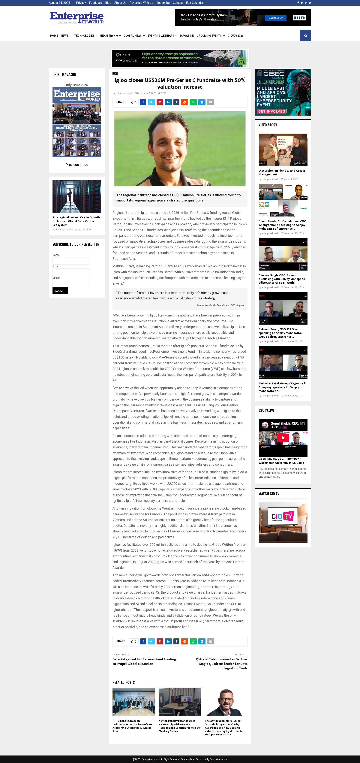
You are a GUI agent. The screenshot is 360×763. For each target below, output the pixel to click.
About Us (120, 3)
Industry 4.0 (109, 35)
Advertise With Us (141, 3)
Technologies (84, 35)
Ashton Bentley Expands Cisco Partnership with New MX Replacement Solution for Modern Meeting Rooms (179, 726)
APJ (115, 74)
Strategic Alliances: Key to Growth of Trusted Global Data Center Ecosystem (76, 221)
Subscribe (163, 3)
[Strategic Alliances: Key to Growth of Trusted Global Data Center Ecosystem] (76, 196)
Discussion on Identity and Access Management (282, 172)
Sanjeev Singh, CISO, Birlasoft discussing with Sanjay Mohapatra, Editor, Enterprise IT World (282, 279)
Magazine (187, 35)
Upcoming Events (209, 35)
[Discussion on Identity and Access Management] (283, 150)
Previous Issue (77, 165)
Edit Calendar (194, 3)
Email (55, 266)
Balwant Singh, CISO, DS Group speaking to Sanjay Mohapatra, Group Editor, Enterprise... (280, 333)
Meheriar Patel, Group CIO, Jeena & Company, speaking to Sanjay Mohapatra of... (282, 387)
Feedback (95, 3)
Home (54, 35)
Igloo (144, 213)
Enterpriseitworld (218, 759)
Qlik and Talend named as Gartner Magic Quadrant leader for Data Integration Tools (222, 664)
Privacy (81, 3)
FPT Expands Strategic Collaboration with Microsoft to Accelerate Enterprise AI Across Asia (132, 726)
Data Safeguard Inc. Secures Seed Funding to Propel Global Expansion (144, 662)
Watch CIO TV (269, 493)
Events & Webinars (161, 35)
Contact (178, 3)
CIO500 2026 (235, 35)
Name (56, 254)
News (64, 35)
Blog (108, 3)
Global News (133, 35)
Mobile (56, 277)
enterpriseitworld (124, 93)
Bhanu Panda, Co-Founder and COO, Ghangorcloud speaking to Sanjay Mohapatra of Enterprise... (283, 225)
